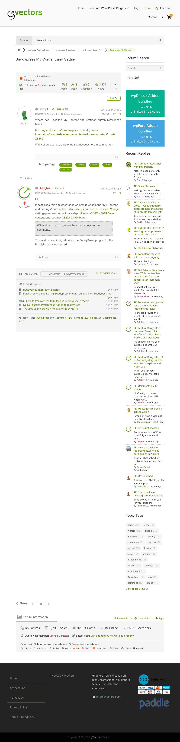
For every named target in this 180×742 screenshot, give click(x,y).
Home (81, 8)
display (151, 536)
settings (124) (65, 317)
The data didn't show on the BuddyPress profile (50, 308)
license (146, 554)
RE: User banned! (143, 475)
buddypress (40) (45, 317)
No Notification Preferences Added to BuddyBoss (51, 304)
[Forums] (19, 50)
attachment (134, 571)
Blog (136, 8)
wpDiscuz (133, 536)
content (95, 165)
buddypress (66, 165)
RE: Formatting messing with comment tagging (147, 255)
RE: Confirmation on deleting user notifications (148, 494)
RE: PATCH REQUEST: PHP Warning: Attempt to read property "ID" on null (149, 231)
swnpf (44, 109)
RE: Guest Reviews (144, 186)
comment (133, 582)
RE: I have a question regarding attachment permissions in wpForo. (147, 450)
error (146, 525)
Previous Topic (108, 272)
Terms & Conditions (22, 717)
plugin (131, 525)
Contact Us (155, 17)
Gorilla (140, 222)
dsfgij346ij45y (144, 248)
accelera (141, 264)
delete (108, 165)
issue (130, 554)
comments (66, 169)
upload (131, 548)
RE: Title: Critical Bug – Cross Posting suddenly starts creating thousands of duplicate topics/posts (148, 207)
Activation (133, 577)
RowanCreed (143, 467)
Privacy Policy (18, 707)
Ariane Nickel (143, 296)
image (150, 582)
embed (131, 565)
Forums (24, 40)
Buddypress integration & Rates (41, 289)
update (152, 542)
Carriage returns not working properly (112, 635)
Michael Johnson (59, 635)
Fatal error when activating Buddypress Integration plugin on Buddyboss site (67, 293)
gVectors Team (100, 737)
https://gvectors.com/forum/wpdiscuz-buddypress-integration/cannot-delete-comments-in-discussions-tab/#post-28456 (75, 134)
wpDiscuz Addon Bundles (145, 103)
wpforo (132, 530)
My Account (163, 8)
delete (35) (96, 317)
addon (148, 530)
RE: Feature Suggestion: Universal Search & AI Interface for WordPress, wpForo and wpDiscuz (148, 332)
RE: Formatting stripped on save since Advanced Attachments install (149, 305)
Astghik (42, 85)
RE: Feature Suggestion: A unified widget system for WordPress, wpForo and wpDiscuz (148, 362)
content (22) (81, 317)
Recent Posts (43, 40)
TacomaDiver (143, 422)
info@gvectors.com (108, 696)
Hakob (140, 196)
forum (147, 548)
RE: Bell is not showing (146, 427)
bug (149, 577)
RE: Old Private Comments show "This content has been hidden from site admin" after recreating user (149, 276)
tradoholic (142, 486)
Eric (138, 180)
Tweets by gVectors (62, 675)
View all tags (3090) (137, 588)
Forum (146, 8)
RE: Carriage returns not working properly (147, 165)
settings (81, 165)
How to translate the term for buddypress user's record (57, 300)
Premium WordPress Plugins (107, 8)
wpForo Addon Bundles (145, 133)
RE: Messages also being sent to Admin (148, 410)
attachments (134, 559)
